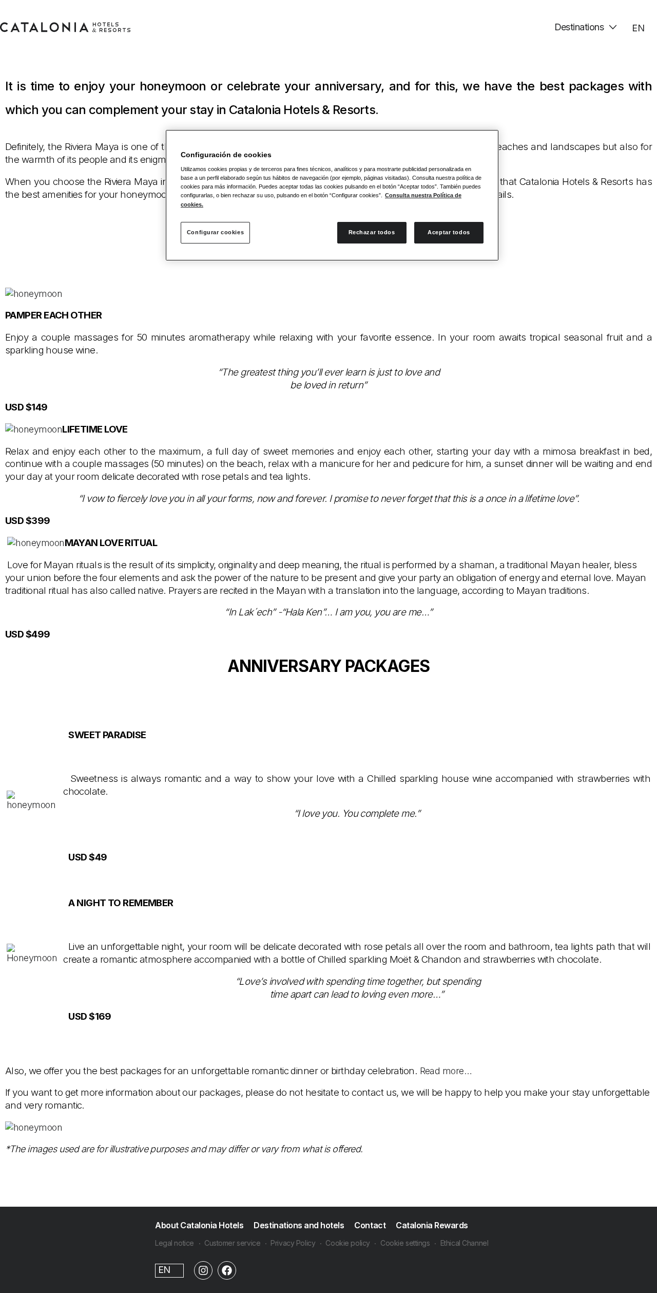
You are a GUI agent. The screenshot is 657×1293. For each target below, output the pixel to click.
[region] (332, 195)
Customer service (232, 1243)
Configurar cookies (215, 232)
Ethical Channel (464, 1243)
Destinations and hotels (299, 1225)
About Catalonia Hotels (199, 1225)
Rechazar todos (372, 232)
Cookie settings (405, 1243)
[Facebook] (227, 1270)
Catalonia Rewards (432, 1225)
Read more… (446, 1070)
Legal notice (174, 1243)
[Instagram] (203, 1270)
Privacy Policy (292, 1243)
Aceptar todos (449, 232)
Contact (369, 1225)
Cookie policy (347, 1243)
